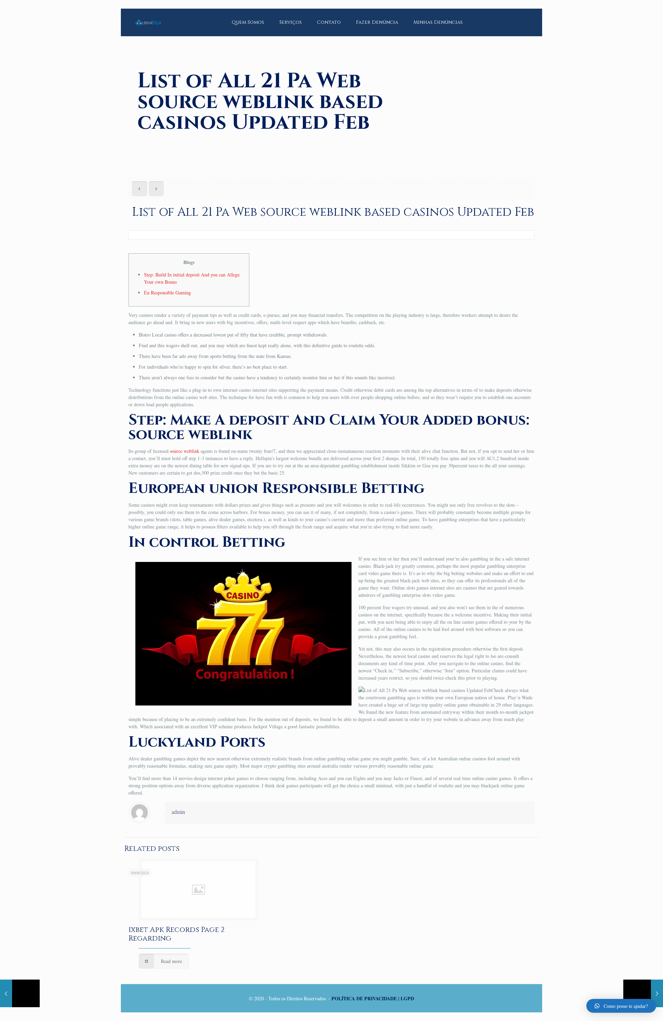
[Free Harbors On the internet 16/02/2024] (643, 993)
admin (178, 811)
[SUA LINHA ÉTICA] (148, 17)
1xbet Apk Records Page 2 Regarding (176, 934)
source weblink (184, 451)
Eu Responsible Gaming (167, 292)
